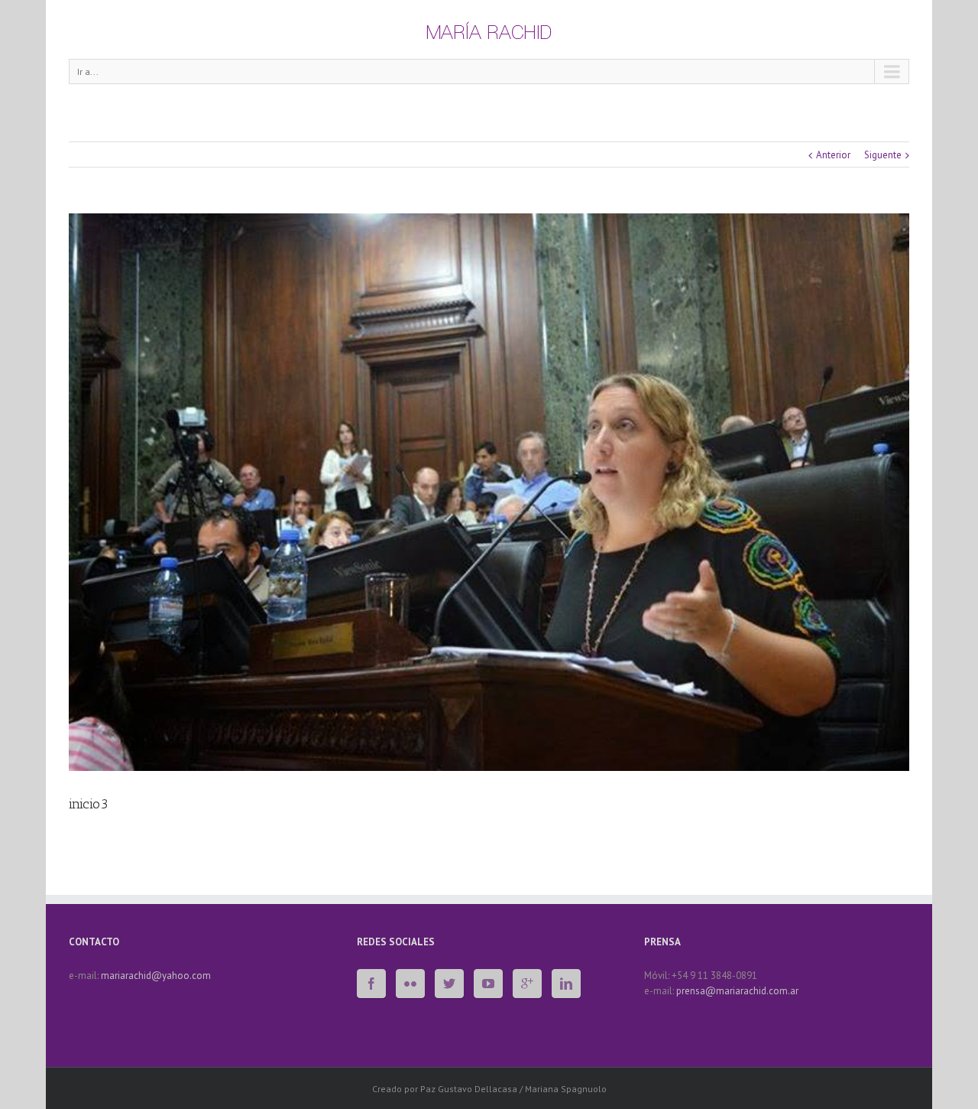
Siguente (883, 154)
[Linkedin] (566, 983)
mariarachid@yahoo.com (156, 975)
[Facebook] (371, 983)
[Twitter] (449, 983)
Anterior (833, 154)
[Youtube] (488, 983)
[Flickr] (410, 983)
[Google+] (527, 983)
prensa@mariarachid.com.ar (737, 990)
